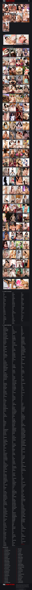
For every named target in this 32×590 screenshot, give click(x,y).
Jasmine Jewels (14, 380)
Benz (4, 428)
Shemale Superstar (7, 558)
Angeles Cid (4, 366)
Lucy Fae (13, 486)
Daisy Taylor (4, 499)
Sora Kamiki (22, 458)
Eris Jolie (4, 536)
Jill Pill (13, 400)
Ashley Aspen (5, 383)
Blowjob (4, 310)
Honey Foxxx (13, 359)
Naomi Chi (22, 333)
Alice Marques (5, 346)
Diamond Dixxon (5, 511)
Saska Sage (22, 433)
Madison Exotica (14, 491)
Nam (21, 326)
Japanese (13, 306)
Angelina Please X (5, 367)
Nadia (13, 544)
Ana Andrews (5, 362)
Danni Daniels (5, 503)
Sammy (22, 420)
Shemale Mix (6, 557)
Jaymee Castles (14, 383)
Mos (12, 541)
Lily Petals (13, 474)
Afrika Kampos (5, 333)
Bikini (4, 307)
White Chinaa (23, 520)
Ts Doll (22, 492)
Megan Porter (14, 512)
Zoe (21, 540)
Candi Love (4, 450)
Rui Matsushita (23, 416)
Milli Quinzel (13, 528)
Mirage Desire (14, 536)
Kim (12, 434)
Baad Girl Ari (4, 405)
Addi (3, 326)
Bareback (4, 299)
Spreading (22, 307)
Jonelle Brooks (14, 404)
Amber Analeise (5, 355)
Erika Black (4, 533)
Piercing (13, 323)
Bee (3, 417)
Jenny (13, 391)
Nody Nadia (22, 359)
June (13, 405)
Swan (22, 467)
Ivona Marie (13, 366)
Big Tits (4, 306)
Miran (13, 537)
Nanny (22, 330)
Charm (4, 470)
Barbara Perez (5, 416)
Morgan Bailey (14, 540)
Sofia (21, 454)
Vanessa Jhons (23, 500)
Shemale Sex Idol (6, 572)
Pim (21, 391)
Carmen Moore (5, 457)
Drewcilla (4, 520)
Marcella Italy (14, 500)
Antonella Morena (5, 376)
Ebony (4, 320)
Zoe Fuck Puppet (23, 541)
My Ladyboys (20, 579)
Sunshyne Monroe (23, 466)
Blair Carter (4, 433)
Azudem (4, 404)
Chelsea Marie (5, 471)
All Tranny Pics (20, 578)
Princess (22, 404)
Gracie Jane (13, 342)
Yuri (21, 537)
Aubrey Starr (5, 392)
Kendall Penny (14, 429)
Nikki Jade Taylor (23, 351)
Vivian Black (22, 515)
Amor (4, 358)
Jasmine (13, 379)
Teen (21, 311)
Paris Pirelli (22, 379)
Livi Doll (13, 479)
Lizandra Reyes (14, 482)
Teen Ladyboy (20, 568)
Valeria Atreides (23, 499)
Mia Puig (13, 521)
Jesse (13, 395)
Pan (21, 375)
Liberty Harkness (14, 467)
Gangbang (13, 298)
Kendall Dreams (14, 428)
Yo (21, 532)
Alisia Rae (4, 347)
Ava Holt (4, 399)
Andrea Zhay (5, 363)
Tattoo (22, 310)
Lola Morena (13, 483)
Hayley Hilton (14, 350)
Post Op (22, 295)
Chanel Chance (5, 466)
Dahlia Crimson (5, 496)
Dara (3, 507)
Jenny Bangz (14, 392)
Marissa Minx (14, 508)
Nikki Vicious (22, 354)
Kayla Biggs (13, 420)
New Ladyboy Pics (6, 571)
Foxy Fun (13, 330)
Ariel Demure (5, 379)
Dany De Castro (5, 504)
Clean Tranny (6, 578)
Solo (21, 306)
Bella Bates (4, 421)
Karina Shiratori (14, 412)
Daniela (4, 500)
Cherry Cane (4, 474)
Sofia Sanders (23, 457)
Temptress (22, 478)
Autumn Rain (5, 396)
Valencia (22, 495)
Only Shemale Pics (6, 564)
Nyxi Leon (22, 367)
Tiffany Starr (23, 486)
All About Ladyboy (20, 557)
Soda (21, 453)
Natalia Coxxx (23, 338)
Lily (12, 471)
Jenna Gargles (14, 387)
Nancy (22, 329)
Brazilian (4, 311)
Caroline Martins (5, 458)
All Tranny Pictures (6, 554)
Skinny (22, 302)
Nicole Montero (23, 350)
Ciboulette (4, 482)
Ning (21, 358)
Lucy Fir (13, 487)
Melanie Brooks (14, 515)
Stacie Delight (23, 462)
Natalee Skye (23, 337)
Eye (12, 326)
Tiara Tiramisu (23, 482)
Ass (3, 295)
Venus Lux (22, 507)
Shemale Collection (20, 564)
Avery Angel (4, 400)
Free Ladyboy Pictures (7, 550)
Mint (12, 533)
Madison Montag (14, 492)
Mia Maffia (13, 520)
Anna (4, 371)
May (12, 511)
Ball (3, 412)
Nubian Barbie (23, 363)
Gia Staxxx (13, 333)
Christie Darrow (5, 479)
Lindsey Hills (13, 475)
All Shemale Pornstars (7, 565)
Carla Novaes (5, 454)
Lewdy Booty (14, 463)
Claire (4, 486)
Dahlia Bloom (5, 495)
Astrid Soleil (4, 388)
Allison (4, 350)
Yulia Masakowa (23, 536)
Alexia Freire (4, 342)
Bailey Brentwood (5, 408)
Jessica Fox (13, 396)
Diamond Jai (4, 512)
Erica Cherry (4, 532)
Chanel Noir (4, 467)
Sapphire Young (23, 425)
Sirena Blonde (23, 449)
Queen (22, 405)
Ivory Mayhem (14, 367)
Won (21, 524)
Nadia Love (13, 545)
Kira (12, 441)
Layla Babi (13, 453)
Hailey (13, 347)
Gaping (13, 299)
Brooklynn (4, 442)
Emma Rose (4, 529)
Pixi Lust (22, 395)
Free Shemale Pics (20, 582)
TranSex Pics (20, 575)
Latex (13, 307)
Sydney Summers (23, 470)
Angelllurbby (4, 370)
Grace (13, 341)
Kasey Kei (13, 416)
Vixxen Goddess (23, 516)
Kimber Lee (13, 438)
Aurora (4, 395)
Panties (13, 319)
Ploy (21, 396)
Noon (21, 362)
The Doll (22, 479)
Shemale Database (7, 561)
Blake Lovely (4, 434)
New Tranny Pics (6, 568)
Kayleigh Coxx (14, 421)
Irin (12, 363)
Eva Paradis (4, 544)
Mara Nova (13, 499)
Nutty (22, 366)
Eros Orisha (4, 537)
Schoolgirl (22, 299)
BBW (3, 302)
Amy (3, 359)
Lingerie (13, 311)
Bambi (4, 413)
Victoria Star (22, 512)
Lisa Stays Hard (14, 478)
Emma (4, 528)
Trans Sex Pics (20, 561)
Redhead (22, 298)
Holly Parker (13, 355)
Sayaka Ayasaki (23, 434)
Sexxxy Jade (22, 441)
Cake (4, 449)
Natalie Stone (23, 342)
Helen (13, 351)
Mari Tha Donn (14, 504)
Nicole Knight (22, 347)
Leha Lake (13, 458)
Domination (4, 319)
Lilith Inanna (13, 470)
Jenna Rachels (14, 388)
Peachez (22, 387)
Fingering (13, 294)
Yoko (21, 533)
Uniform (22, 316)
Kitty (12, 442)
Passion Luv (22, 380)
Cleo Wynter (4, 487)
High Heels (13, 303)
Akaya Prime (5, 334)
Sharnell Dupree (23, 442)
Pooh (21, 399)
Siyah (22, 450)
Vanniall (22, 504)
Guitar (13, 346)
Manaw (13, 495)
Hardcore (13, 302)
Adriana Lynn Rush (5, 329)
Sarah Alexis (22, 428)
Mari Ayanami (14, 503)
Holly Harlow (13, 354)
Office (13, 316)
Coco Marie (4, 491)
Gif (12, 334)
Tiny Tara (22, 487)
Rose (21, 413)
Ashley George (5, 384)
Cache (4, 446)
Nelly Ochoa (22, 346)
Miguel (13, 524)
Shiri (21, 446)
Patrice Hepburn (23, 383)
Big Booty (4, 303)
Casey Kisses (5, 463)
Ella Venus (4, 524)
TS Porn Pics (19, 550)
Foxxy (13, 329)
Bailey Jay (4, 409)
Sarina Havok (23, 429)
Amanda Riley (5, 351)
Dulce (4, 521)
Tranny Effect (6, 579)
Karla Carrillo (13, 413)
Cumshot (4, 316)
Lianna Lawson (14, 466)
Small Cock (22, 303)
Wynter (22, 525)
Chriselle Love (5, 478)
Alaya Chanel (5, 337)
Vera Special (22, 508)
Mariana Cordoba (14, 507)
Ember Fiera (4, 525)
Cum (3, 315)
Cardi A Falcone (5, 453)
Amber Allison (5, 354)
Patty (22, 384)
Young (22, 320)
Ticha (22, 483)
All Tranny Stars (6, 551)
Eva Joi (4, 540)
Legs (12, 310)
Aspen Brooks (5, 387)
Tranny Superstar (20, 558)
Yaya (21, 529)
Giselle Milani (14, 338)
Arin (3, 380)
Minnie (13, 532)
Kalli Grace (13, 408)
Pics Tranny (19, 551)
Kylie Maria (13, 449)
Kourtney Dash (14, 445)
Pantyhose (13, 320)
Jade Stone (13, 371)
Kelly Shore (13, 425)
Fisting (13, 295)
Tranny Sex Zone (20, 571)
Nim (21, 355)
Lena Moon (13, 462)
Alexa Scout (4, 341)
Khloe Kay (13, 433)
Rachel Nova (22, 409)
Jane (13, 375)
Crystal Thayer (5, 492)
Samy (22, 421)
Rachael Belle (23, 408)
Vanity (22, 503)
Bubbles (4, 445)
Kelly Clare (13, 424)
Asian (4, 294)
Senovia (22, 438)
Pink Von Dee (23, 392)
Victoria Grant (23, 511)
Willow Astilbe (23, 521)
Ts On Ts (22, 315)
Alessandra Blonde (5, 338)
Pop (21, 400)
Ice (12, 362)
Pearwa (22, 388)
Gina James (13, 337)
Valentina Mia (23, 496)
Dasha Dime (4, 508)
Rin (21, 412)
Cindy (4, 483)
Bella (3, 420)
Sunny (22, 463)
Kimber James (14, 437)
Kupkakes (13, 446)
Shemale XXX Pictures (21, 565)
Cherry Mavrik (5, 475)
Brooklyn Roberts (5, 441)
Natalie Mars (22, 341)
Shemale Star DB (20, 554)
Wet (21, 319)
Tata (21, 475)
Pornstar (22, 294)
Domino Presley (5, 516)
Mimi (12, 529)
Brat (3, 438)
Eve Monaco (4, 545)
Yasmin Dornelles (23, 528)
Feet (3, 323)
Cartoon (4, 462)
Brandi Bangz (5, 437)
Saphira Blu (22, 424)
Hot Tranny (19, 572)
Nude (13, 315)
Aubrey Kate (4, 391)
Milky (13, 525)
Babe (4, 298)
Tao (21, 474)
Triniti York (22, 491)
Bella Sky (4, 424)
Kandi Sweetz (14, 409)
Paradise (22, 376)
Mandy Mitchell (14, 496)
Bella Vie (4, 425)
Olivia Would (22, 371)
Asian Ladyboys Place (7, 582)
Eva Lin (4, 541)
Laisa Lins (13, 450)
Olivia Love (22, 370)
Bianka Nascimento (5, 429)
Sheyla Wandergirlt (23, 445)
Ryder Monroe (23, 417)
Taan (21, 471)
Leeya (13, 457)
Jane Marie (13, 376)
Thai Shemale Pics (6, 575)
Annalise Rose (5, 375)
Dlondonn (4, 515)
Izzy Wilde (13, 370)
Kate (12, 417)
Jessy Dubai (13, 399)
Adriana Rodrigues (5, 330)
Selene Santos (23, 437)
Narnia (22, 334)
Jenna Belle (13, 384)
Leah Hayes (13, 454)
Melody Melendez (14, 516)
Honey (13, 358)
